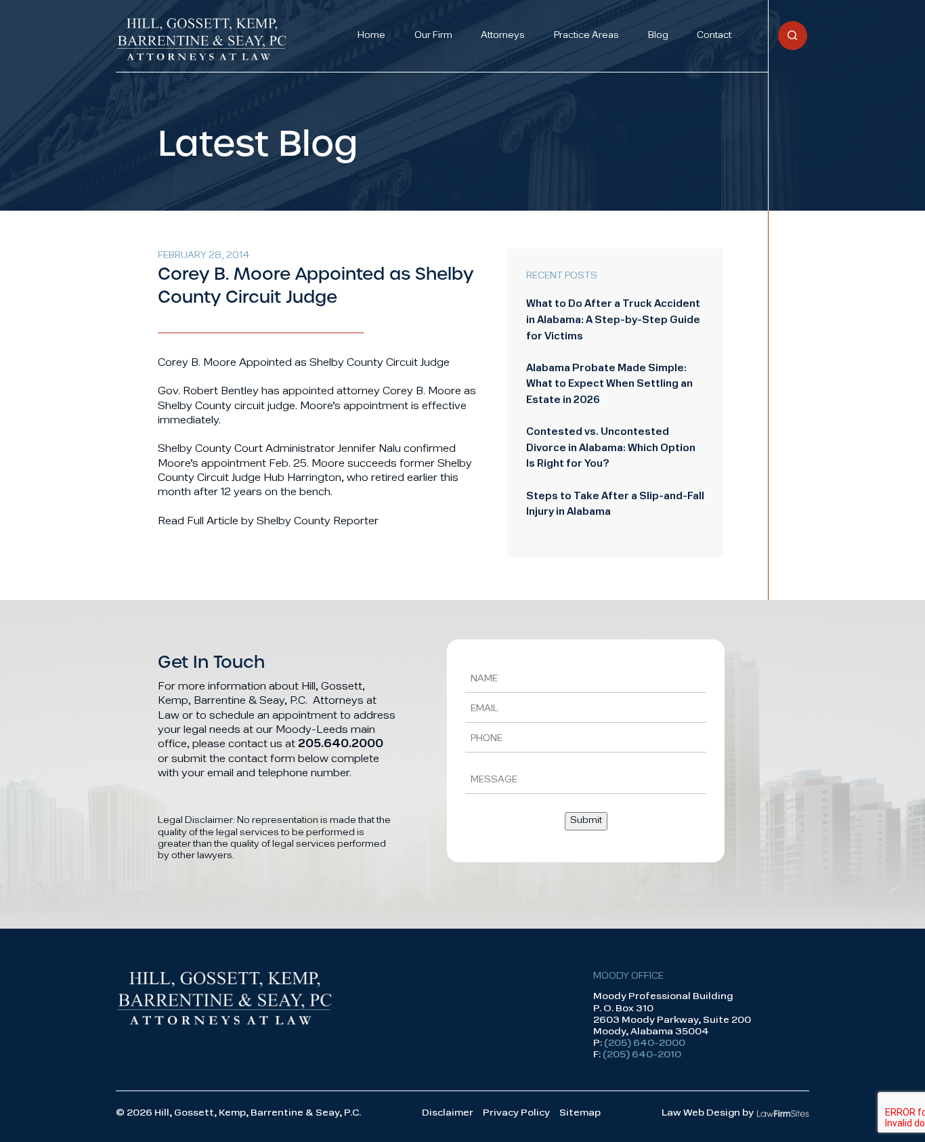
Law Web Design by (708, 1113)
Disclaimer (447, 1113)
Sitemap (580, 1113)
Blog (658, 35)
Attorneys (503, 35)
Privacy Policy (516, 1113)
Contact (714, 35)
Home (371, 35)
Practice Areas (586, 35)
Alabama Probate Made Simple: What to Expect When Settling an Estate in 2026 (609, 385)
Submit (586, 821)
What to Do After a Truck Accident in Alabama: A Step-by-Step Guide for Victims (613, 320)
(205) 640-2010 (642, 1055)
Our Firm (433, 35)
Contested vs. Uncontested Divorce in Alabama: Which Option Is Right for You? (610, 448)
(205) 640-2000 (644, 1043)
